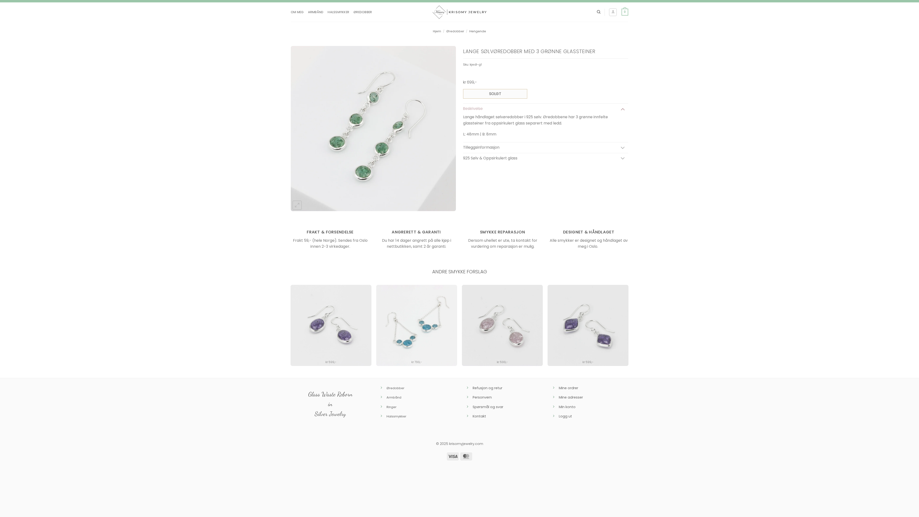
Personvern (482, 397)
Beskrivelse (473, 108)
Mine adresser (571, 397)
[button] (613, 12)
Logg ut (565, 416)
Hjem (437, 31)
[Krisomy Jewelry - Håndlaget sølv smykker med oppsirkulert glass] (459, 12)
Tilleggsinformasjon (481, 147)
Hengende (477, 31)
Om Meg (297, 12)
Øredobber (362, 12)
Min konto (567, 407)
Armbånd (316, 12)
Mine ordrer (568, 388)
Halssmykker (338, 12)
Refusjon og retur (487, 388)
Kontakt (479, 416)
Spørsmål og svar (488, 407)
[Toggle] (622, 108)
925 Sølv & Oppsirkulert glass (490, 158)
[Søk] (598, 12)
